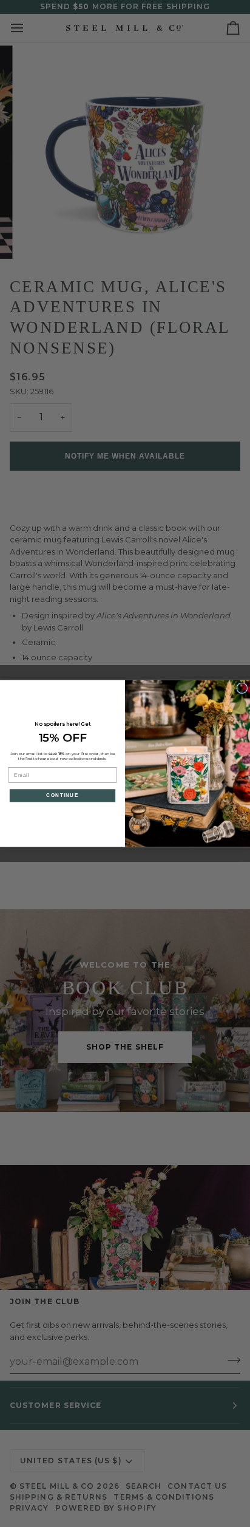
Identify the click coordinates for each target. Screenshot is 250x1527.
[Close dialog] (242, 688)
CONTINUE (62, 795)
